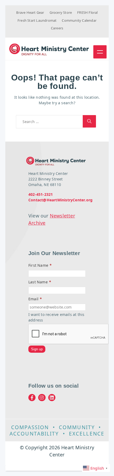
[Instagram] (41, 397)
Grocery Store (61, 12)
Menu (100, 51)
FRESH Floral (87, 12)
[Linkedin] (51, 397)
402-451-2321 (40, 194)
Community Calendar (79, 20)
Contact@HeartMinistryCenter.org (60, 199)
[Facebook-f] (32, 397)
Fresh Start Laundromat (36, 20)
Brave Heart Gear (30, 12)
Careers (57, 28)
